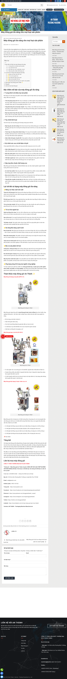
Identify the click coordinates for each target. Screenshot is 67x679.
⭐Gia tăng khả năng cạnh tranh (14, 77)
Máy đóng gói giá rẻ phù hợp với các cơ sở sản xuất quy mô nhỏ (58, 75)
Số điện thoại (7, 559)
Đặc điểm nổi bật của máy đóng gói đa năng (15, 64)
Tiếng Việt (48, 1)
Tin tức (39, 9)
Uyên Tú (16, 44)
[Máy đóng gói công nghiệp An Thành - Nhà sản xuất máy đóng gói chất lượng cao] (3, 5)
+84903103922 (45, 668)
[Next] (64, 21)
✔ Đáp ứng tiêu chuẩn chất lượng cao (16, 71)
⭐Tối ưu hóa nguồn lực (13, 76)
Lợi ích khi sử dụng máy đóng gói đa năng (14, 72)
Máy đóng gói (33, 9)
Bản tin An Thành (8, 38)
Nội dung (6, 566)
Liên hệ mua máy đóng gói (11, 85)
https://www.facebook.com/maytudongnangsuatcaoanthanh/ (25, 490)
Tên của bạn (7, 553)
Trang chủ (20, 9)
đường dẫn (34, 525)
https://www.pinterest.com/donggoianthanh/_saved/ (22, 493)
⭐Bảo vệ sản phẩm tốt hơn (14, 79)
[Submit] (63, 41)
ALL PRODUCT (7, 9)
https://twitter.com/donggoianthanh (17, 500)
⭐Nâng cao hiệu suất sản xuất (14, 74)
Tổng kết (7, 84)
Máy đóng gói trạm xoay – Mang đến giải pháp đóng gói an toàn (58, 67)
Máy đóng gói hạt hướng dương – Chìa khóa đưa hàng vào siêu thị (58, 51)
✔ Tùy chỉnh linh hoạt (12, 67)
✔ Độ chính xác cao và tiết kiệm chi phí (16, 69)
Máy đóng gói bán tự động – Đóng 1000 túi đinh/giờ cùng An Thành (58, 59)
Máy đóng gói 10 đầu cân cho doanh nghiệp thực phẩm (58, 83)
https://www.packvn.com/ (16, 486)
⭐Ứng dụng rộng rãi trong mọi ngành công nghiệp (19, 80)
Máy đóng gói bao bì (17, 38)
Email (27, 553)
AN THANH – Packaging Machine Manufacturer (21, 506)
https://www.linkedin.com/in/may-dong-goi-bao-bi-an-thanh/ (24, 503)
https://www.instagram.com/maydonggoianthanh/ (22, 496)
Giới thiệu (26, 9)
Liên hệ (43, 9)
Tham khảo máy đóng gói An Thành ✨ (14, 82)
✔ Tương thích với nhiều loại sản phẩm (16, 66)
